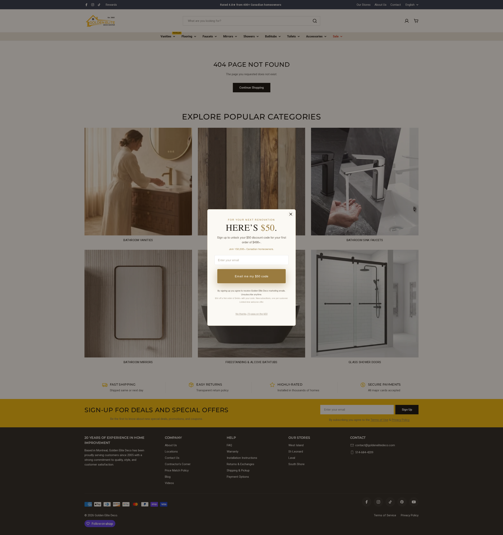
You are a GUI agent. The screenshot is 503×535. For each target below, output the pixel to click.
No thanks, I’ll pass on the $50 (252, 313)
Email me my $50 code (251, 276)
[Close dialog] (291, 214)
